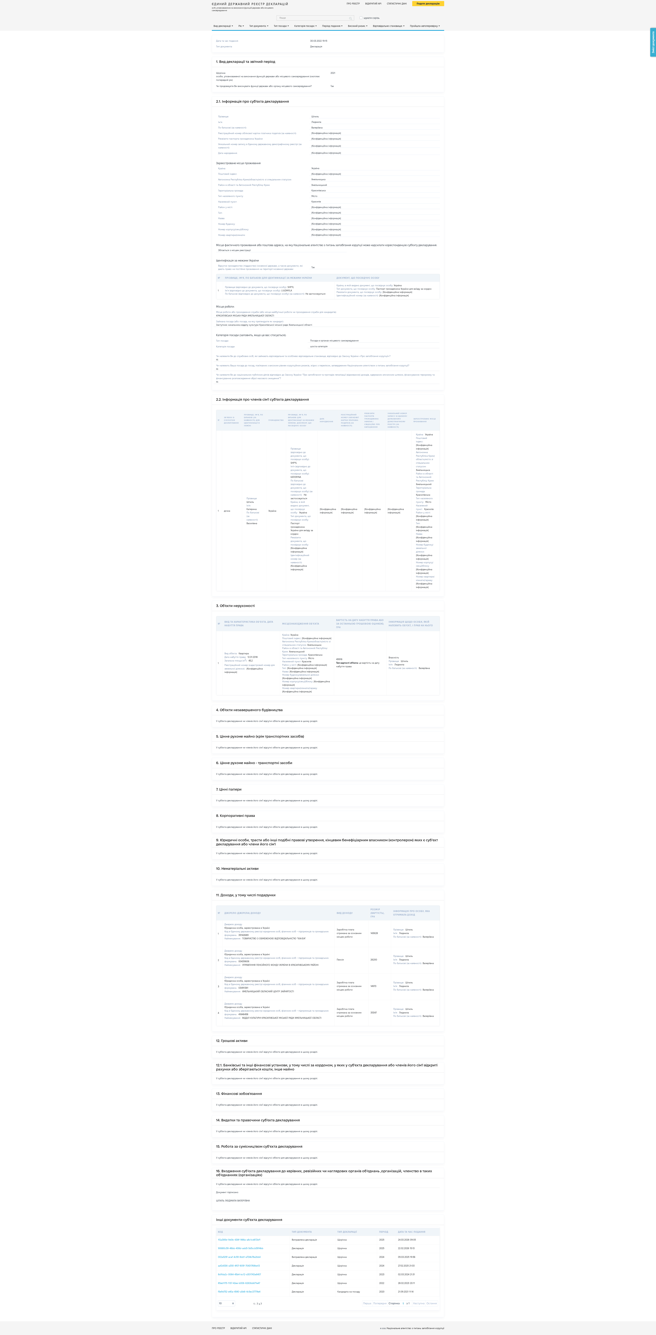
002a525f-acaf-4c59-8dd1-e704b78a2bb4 (239, 1257)
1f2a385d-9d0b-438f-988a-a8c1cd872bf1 (239, 1240)
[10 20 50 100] (226, 1303)
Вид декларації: (222, 26)
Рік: (240, 26)
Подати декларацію (428, 3)
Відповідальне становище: (387, 26)
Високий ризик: (356, 26)
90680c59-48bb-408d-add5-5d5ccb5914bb (240, 1248)
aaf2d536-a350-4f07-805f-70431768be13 (239, 1265)
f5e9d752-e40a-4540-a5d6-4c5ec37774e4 (239, 1291)
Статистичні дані (397, 3)
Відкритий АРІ (373, 3)
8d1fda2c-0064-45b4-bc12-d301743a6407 (239, 1274)
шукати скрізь (371, 18)
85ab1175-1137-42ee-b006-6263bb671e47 (239, 1283)
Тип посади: (280, 26)
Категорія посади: (304, 26)
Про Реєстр (353, 3)
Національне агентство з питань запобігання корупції (415, 1328)
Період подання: (331, 26)
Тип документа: (257, 26)
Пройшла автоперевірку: (424, 26)
